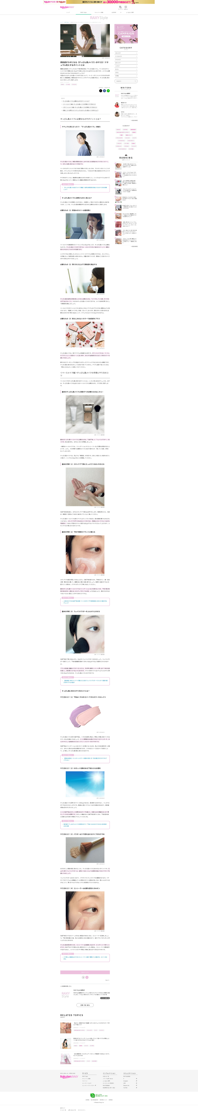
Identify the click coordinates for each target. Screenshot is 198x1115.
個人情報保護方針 (94, 1099)
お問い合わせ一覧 (72, 1110)
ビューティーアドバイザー (88, 1085)
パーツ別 (67, 84)
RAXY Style (84, 12)
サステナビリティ (81, 1110)
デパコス (126, 146)
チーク (96, 1030)
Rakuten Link (126, 1085)
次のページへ (85, 972)
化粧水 (133, 143)
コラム (116, 72)
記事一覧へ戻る (85, 1005)
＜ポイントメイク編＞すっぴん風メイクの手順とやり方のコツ (80, 107)
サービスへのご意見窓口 (108, 1083)
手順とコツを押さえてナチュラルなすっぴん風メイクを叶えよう (80, 110)
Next (107, 980)
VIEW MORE (134, 120)
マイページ (84, 1081)
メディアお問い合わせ (108, 1078)
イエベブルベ (130, 140)
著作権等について (103, 1099)
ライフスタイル (122, 149)
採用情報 (110, 1099)
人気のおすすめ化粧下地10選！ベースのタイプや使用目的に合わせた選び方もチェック (85, 602)
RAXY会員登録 (126, 1076)
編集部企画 (133, 129)
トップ (68, 12)
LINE (124, 1083)
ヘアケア (117, 66)
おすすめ (125, 129)
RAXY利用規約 (106, 1085)
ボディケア (118, 63)
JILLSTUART (94, 1061)
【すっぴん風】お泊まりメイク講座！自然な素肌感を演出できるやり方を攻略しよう (85, 188)
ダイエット (118, 146)
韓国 (121, 135)
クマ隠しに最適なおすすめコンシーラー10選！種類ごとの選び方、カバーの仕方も (85, 958)
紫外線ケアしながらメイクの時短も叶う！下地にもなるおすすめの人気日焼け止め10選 (85, 825)
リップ (88, 1061)
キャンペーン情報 (99, 12)
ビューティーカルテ (86, 1083)
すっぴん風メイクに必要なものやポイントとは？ (76, 101)
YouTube (125, 1087)
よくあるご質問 (130, 12)
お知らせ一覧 (106, 1076)
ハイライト (101, 1030)
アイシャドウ (89, 1030)
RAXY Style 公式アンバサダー (79, 1030)
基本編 (81, 1045)
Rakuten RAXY (67, 7)
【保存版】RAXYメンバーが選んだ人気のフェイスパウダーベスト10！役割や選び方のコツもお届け (85, 681)
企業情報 (87, 1099)
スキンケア (118, 53)
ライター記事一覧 (105, 998)
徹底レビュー (129, 135)
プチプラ (119, 143)
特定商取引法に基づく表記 (109, 1087)
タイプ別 (91, 1045)
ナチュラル (74, 84)
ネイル (116, 69)
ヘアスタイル (121, 140)
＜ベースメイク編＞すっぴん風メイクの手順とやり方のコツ (79, 104)
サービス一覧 (63, 1110)
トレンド (127, 137)
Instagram (125, 1081)
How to (62, 84)
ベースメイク (67, 82)
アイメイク (118, 59)
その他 (116, 75)
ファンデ (86, 1045)
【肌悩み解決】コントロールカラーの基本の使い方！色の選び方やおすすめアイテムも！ (85, 759)
